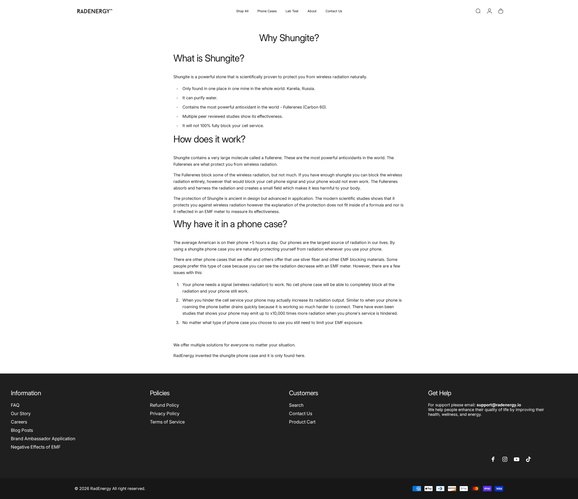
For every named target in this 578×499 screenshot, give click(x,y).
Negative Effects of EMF (36, 447)
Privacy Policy (164, 413)
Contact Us (300, 413)
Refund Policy (164, 405)
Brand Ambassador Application (43, 438)
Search (296, 405)
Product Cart (302, 422)
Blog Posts (22, 430)
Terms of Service (167, 422)
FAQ (15, 405)
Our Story (21, 413)
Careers (19, 422)
